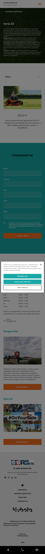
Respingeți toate (22, 276)
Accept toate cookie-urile (22, 282)
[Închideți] (40, 264)
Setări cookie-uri (22, 287)
